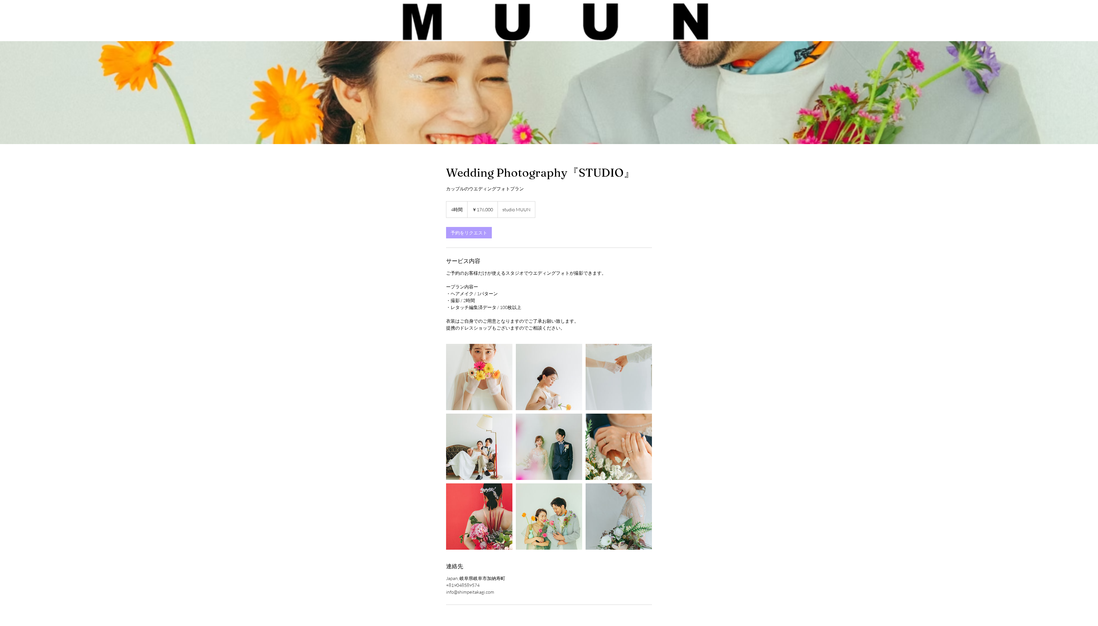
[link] (469, 232)
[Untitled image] (479, 377)
